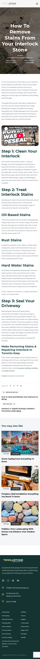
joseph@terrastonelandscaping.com (20, 58)
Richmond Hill (25, 626)
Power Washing (6, 626)
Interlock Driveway (7, 619)
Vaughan (23, 619)
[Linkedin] (21, 386)
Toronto (23, 616)
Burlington (24, 634)
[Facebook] (10, 386)
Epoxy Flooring (6, 634)
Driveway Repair (6, 630)
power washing (25, 368)
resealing (34, 368)
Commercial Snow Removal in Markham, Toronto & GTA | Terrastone (10, 643)
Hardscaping (5, 616)
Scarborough (25, 623)
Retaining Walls (6, 623)
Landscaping (29, 62)
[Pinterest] (17, 386)
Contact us (5, 376)
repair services (9, 371)
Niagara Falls (24, 630)
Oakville (23, 637)
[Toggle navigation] (32, 3)
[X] (14, 386)
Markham (23, 612)
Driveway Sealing (7, 637)
